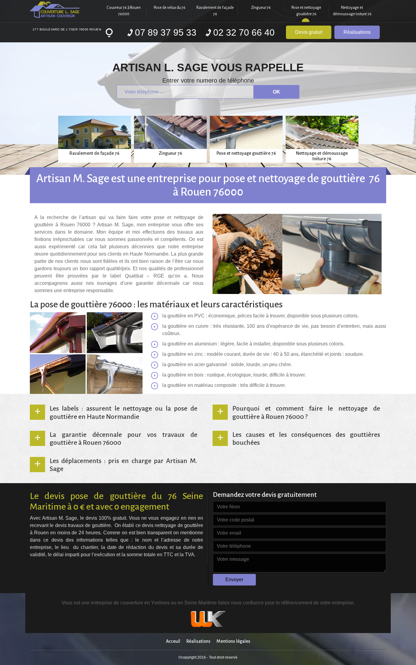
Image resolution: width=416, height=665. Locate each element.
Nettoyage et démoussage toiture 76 (352, 10)
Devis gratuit (308, 32)
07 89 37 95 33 (165, 32)
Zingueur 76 (261, 7)
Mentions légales (233, 641)
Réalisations (357, 32)
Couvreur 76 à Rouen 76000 (124, 10)
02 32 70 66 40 (244, 32)
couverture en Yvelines (145, 602)
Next (379, 129)
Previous (36, 129)
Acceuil (173, 641)
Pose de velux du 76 (169, 7)
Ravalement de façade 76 (215, 10)
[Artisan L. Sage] (65, 9)
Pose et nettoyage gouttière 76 (306, 10)
